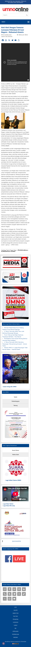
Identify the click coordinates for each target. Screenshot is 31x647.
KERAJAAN (15, 631)
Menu (3, 22)
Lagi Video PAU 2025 (9, 505)
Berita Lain (21, 34)
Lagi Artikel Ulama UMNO (13, 480)
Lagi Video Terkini (8, 504)
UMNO (15, 625)
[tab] (15, 397)
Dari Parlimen (8, 36)
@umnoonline (16, 541)
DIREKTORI (15, 613)
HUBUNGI (15, 622)
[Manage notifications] (3, 643)
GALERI (15, 610)
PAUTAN (15, 616)
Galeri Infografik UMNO (9, 386)
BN (15, 628)
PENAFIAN (15, 619)
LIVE (15, 607)
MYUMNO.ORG (12, 2)
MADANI (15, 637)
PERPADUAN (15, 634)
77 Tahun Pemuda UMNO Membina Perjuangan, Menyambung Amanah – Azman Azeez (14, 344)
